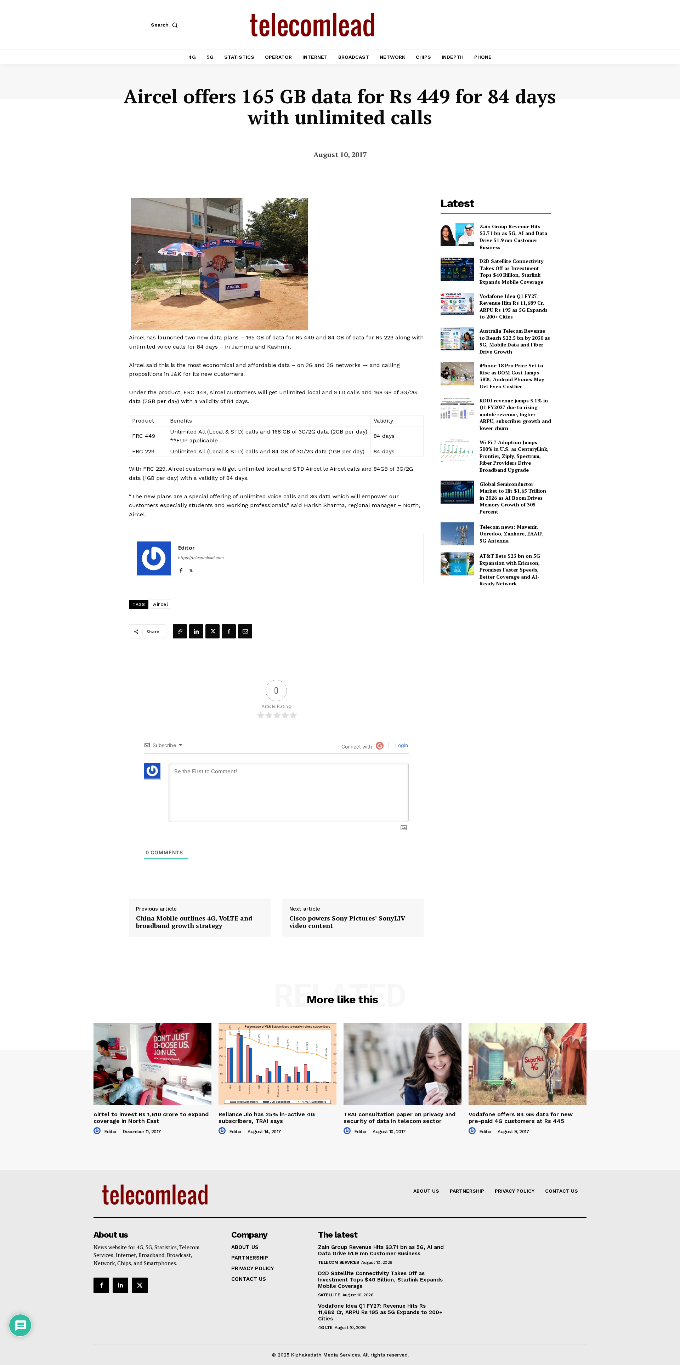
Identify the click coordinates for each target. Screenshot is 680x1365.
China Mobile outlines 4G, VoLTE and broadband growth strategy (194, 922)
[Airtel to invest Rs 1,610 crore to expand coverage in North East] (152, 1064)
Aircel (160, 604)
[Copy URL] (180, 631)
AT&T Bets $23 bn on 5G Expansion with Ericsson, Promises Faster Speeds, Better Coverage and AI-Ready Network (510, 569)
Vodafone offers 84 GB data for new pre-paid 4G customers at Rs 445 (521, 1117)
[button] (166, 24)
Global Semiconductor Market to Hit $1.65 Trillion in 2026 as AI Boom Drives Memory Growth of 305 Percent (513, 498)
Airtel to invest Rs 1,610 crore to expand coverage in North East (151, 1117)
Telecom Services (338, 1262)
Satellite (329, 1294)
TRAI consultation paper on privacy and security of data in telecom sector (399, 1117)
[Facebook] (180, 569)
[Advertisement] (496, 642)
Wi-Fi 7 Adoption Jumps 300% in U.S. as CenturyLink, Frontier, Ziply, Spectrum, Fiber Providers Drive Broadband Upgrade (514, 456)
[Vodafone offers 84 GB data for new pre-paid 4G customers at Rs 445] (527, 1064)
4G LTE (325, 1327)
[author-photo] (98, 1131)
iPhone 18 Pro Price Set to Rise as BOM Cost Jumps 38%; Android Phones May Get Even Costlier (512, 376)
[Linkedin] (196, 631)
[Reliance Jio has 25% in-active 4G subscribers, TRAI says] (277, 1064)
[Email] (245, 631)
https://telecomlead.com (201, 557)
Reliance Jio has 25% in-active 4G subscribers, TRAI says (267, 1117)
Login (401, 745)
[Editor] (154, 558)
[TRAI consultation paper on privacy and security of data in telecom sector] (402, 1064)
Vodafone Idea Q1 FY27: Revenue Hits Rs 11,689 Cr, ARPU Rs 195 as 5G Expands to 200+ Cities (514, 306)
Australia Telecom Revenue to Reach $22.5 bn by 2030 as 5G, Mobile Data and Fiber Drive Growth (515, 341)
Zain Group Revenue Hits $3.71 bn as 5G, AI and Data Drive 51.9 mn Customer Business (513, 237)
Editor (186, 547)
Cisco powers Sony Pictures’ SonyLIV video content (347, 922)
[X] (191, 569)
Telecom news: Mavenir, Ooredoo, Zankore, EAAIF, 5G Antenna (512, 533)
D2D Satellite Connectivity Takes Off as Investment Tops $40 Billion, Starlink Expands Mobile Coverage (511, 271)
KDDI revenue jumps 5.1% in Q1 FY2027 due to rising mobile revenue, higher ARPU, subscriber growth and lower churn (515, 414)
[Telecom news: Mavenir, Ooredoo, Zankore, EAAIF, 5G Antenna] (457, 533)
